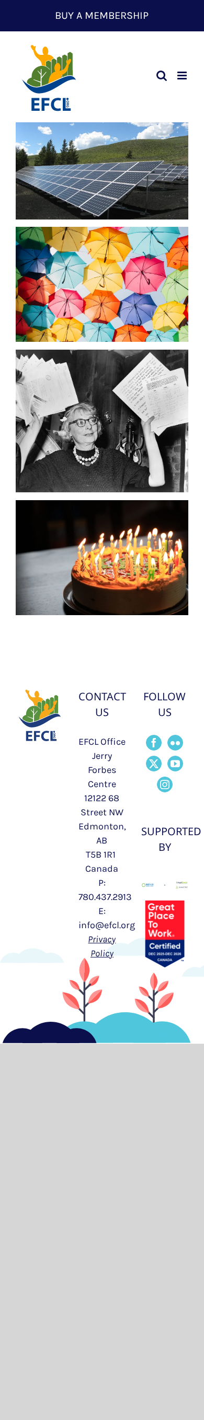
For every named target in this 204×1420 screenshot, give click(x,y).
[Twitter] (154, 763)
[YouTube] (175, 763)
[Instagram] (165, 784)
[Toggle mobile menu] (182, 75)
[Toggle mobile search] (161, 75)
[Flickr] (175, 743)
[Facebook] (154, 743)
